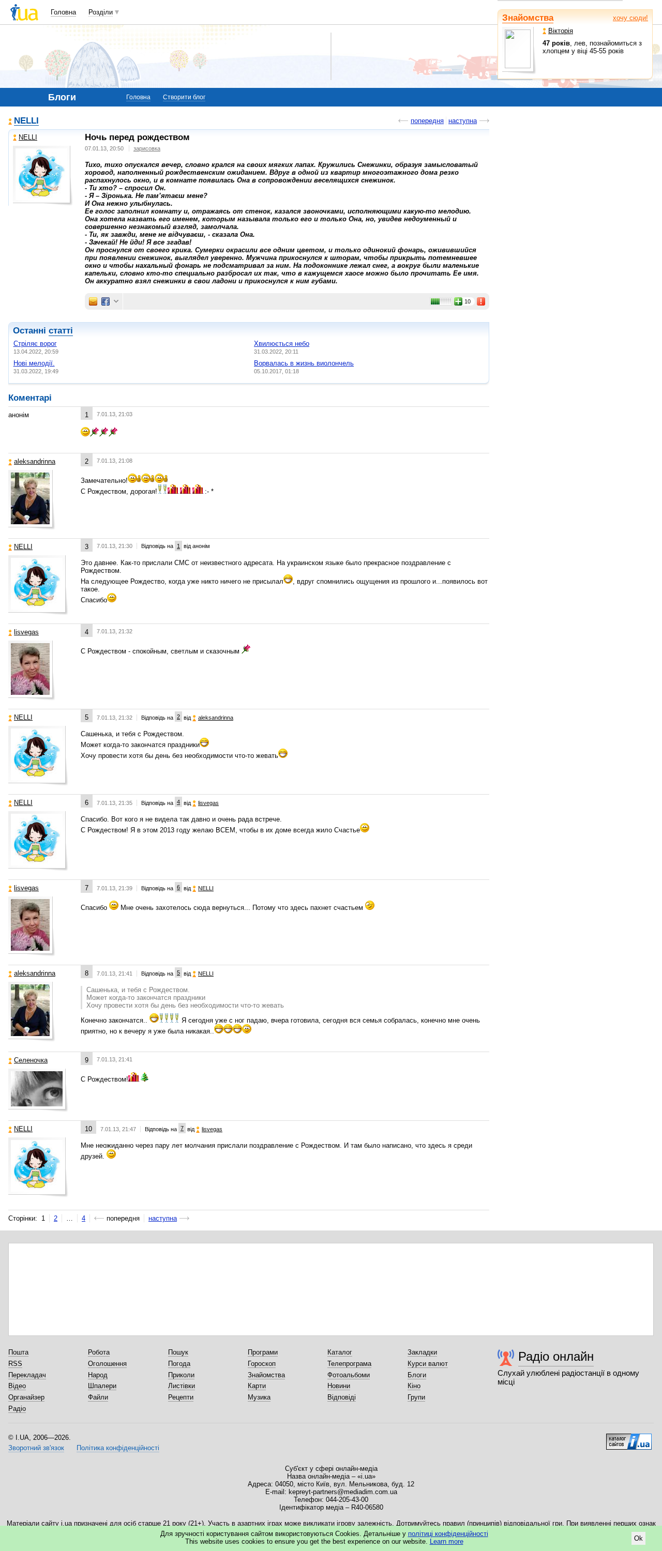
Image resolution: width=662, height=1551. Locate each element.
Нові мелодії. (34, 363)
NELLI (26, 121)
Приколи (181, 1375)
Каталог (339, 1352)
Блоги (417, 1375)
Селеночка (31, 1060)
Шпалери (102, 1386)
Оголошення (107, 1363)
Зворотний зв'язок (36, 1448)
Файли (98, 1397)
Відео (17, 1386)
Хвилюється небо (281, 343)
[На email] (93, 301)
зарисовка (146, 148)
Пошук (178, 1352)
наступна (462, 121)
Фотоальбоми (348, 1375)
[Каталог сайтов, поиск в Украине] (629, 1438)
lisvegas (26, 632)
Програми (263, 1352)
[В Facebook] (105, 301)
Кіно (414, 1386)
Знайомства (527, 18)
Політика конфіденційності (118, 1448)
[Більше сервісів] (116, 301)
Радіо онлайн (556, 1356)
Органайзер (26, 1397)
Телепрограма (349, 1363)
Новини (338, 1386)
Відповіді (341, 1397)
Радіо (17, 1408)
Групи (416, 1397)
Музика (259, 1397)
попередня (427, 121)
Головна (63, 12)
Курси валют (428, 1363)
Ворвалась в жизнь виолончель (304, 363)
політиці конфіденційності (448, 1534)
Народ (98, 1375)
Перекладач (27, 1375)
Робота (99, 1352)
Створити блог (184, 97)
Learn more (446, 1541)
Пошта (18, 1352)
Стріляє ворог (35, 343)
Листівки (181, 1386)
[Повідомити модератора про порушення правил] (481, 301)
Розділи (100, 12)
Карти (257, 1386)
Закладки (422, 1352)
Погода (179, 1363)
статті (61, 331)
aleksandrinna (34, 461)
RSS (15, 1363)
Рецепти (180, 1397)
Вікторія (560, 31)
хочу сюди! (630, 18)
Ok (638, 1538)
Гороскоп (262, 1363)
